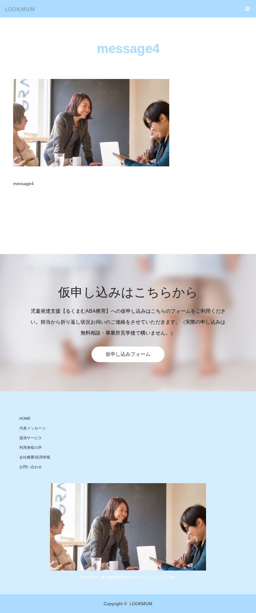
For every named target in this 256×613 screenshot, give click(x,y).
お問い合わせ (30, 467)
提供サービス (30, 438)
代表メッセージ (32, 428)
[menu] (247, 8)
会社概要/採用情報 (34, 457)
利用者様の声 (30, 447)
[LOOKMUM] (128, 527)
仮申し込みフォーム (128, 354)
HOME (25, 418)
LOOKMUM (20, 9)
